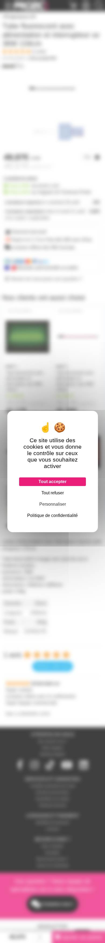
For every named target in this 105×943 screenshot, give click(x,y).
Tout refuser (52, 493)
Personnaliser (52, 504)
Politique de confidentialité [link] (52, 515)
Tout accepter (52, 481)
